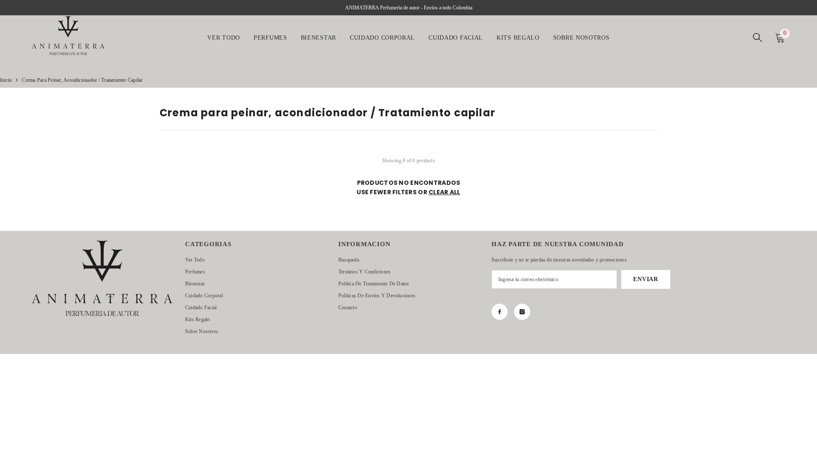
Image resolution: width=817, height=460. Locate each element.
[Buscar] (757, 37)
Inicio (6, 80)
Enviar (645, 279)
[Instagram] (522, 312)
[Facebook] (499, 312)
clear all (444, 192)
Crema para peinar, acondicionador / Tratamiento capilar (82, 80)
